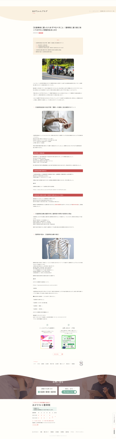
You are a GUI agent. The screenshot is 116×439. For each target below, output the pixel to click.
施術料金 (67, 431)
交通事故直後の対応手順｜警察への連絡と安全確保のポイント (49, 42)
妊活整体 (57, 431)
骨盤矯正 (52, 431)
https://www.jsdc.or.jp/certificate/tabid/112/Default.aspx (49, 189)
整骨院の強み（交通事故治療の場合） (43, 51)
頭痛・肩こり (46, 431)
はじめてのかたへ (35, 431)
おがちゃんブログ (95, 11)
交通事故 (35, 288)
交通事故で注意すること (39, 299)
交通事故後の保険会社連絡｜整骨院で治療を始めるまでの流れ (50, 47)
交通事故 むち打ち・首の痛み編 (40, 302)
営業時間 (114, 432)
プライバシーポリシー (80, 431)
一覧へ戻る (56, 354)
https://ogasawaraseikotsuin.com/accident (45, 285)
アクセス (35, 424)
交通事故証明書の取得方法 (42, 46)
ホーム (90, 11)
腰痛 (41, 431)
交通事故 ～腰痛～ (38, 305)
